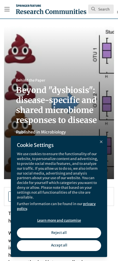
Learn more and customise (59, 220)
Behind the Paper (30, 80)
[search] (101, 9)
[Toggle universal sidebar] (7, 9)
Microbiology (53, 132)
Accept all (59, 245)
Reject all (59, 232)
